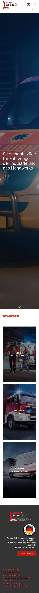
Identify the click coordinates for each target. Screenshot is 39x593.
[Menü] (35, 4)
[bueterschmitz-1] (16, 5)
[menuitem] (35, 4)
